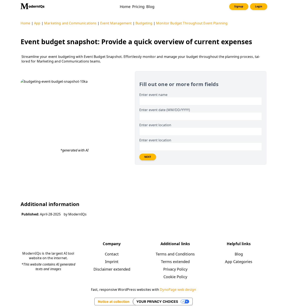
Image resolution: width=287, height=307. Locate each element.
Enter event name (153, 94)
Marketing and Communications (70, 23)
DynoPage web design (178, 289)
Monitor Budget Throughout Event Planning (192, 23)
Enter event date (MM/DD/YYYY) (164, 110)
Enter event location (155, 125)
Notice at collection (113, 301)
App (37, 23)
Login (258, 6)
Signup (238, 6)
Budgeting (144, 23)
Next (147, 157)
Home (25, 23)
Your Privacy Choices (157, 301)
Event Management (116, 23)
